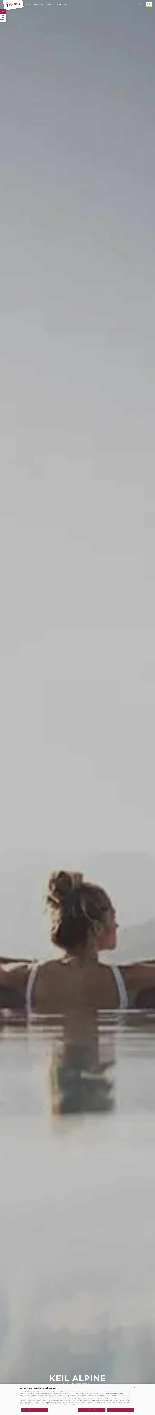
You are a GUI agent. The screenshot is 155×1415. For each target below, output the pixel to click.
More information (34, 1410)
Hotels (28, 4)
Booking (50, 4)
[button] (134, 1388)
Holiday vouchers (63, 4)
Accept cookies (120, 1410)
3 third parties (31, 1391)
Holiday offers (39, 4)
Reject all (92, 1410)
